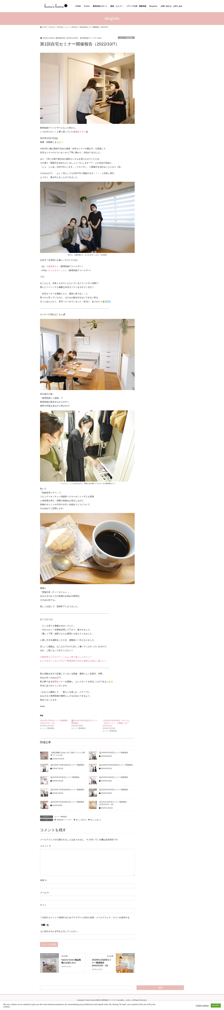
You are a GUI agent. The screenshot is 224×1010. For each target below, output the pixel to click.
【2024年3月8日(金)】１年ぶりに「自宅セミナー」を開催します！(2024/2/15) (116, 723)
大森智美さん (52, 266)
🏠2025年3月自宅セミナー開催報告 (65, 777)
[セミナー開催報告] (125, 963)
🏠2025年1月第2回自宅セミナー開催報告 (67, 789)
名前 (43, 880)
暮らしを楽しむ (95, 820)
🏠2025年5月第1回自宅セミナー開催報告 (116, 765)
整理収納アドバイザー (64, 820)
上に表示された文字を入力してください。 (59, 931)
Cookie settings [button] (202, 1006)
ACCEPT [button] (215, 1005)
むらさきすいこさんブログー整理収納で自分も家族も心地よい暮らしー (73, 661)
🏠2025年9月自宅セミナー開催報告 (113, 752)
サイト (43, 905)
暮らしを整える (81, 820)
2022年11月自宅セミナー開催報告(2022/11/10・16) (101, 963)
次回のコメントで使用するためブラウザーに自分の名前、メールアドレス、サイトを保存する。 (86, 917)
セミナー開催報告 (126, 38)
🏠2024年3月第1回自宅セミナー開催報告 (67, 802)
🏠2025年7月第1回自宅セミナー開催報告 (67, 765)
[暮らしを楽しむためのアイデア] (49, 963)
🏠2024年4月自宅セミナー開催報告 (113, 789)
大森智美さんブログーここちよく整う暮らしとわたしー (66, 657)
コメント (45, 846)
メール (44, 893)
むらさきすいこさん (57, 270)
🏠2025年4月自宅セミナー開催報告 (113, 777)
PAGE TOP (216, 977)
